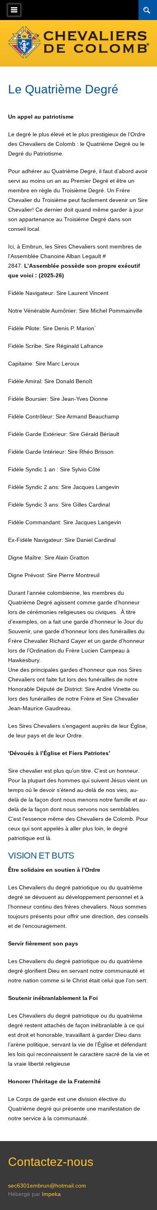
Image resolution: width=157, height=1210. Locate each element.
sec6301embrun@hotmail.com (47, 1185)
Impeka (51, 1194)
